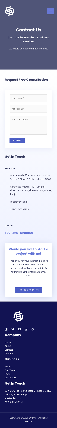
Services (9, 349)
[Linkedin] (6, 329)
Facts (7, 373)
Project (9, 366)
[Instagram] (26, 329)
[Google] (32, 329)
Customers (10, 377)
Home (8, 342)
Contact (9, 353)
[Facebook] (19, 329)
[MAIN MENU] (50, 11)
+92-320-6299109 (19, 233)
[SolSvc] (9, 11)
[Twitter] (12, 329)
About (8, 345)
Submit (17, 140)
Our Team (10, 370)
